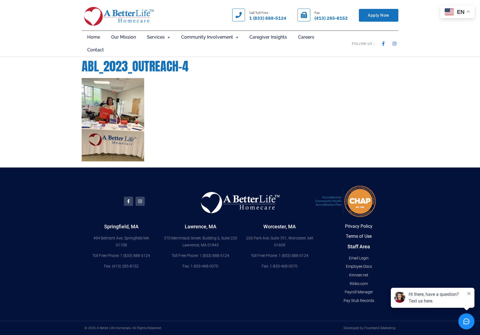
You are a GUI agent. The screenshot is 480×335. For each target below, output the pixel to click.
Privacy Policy (358, 226)
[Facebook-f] (128, 201)
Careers (306, 37)
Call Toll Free (258, 13)
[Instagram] (140, 201)
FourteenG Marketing (380, 328)
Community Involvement (207, 37)
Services (156, 37)
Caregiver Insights (268, 37)
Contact (95, 49)
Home (93, 37)
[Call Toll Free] (238, 15)
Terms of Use (359, 236)
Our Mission (123, 37)
